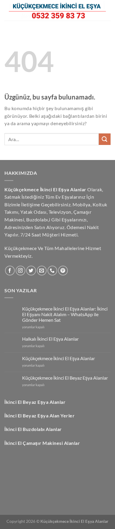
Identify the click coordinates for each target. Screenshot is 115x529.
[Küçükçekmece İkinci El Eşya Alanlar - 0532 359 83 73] (57, 10)
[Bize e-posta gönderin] (42, 270)
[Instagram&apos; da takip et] (20, 270)
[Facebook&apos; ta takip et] (10, 270)
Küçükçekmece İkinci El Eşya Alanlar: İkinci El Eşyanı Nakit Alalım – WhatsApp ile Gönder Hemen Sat (65, 314)
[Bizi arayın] (52, 270)
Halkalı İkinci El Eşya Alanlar (50, 339)
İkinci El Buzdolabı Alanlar (33, 429)
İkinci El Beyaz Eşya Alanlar (34, 402)
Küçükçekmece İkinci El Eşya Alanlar (58, 358)
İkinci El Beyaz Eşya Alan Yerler (39, 415)
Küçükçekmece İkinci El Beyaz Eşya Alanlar (65, 378)
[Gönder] (105, 139)
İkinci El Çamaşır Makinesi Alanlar (42, 443)
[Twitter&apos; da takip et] (31, 270)
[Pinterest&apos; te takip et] (63, 270)
